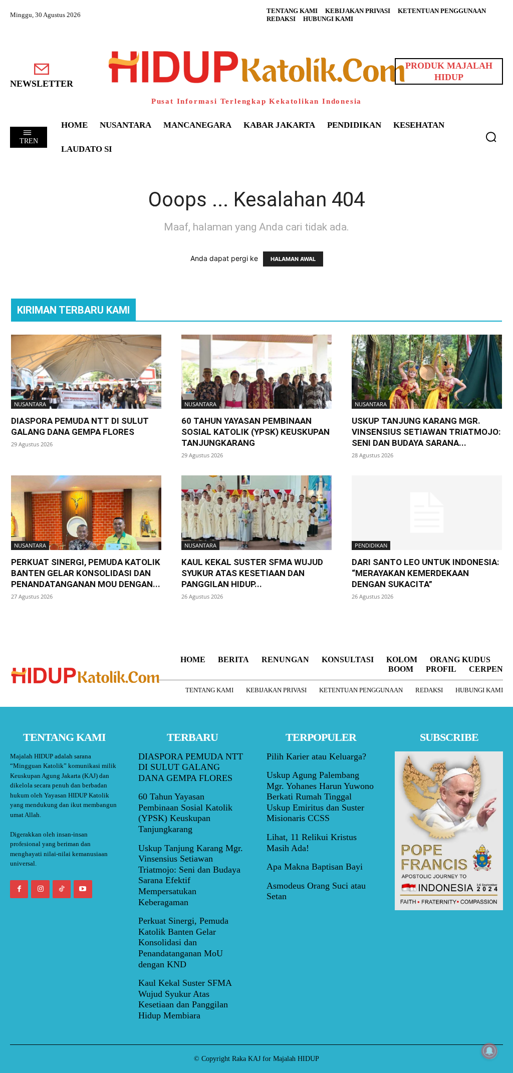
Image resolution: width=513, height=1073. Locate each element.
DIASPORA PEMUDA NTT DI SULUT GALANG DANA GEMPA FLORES (190, 767)
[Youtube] (83, 889)
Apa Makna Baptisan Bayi (315, 867)
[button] (491, 137)
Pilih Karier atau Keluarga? (316, 756)
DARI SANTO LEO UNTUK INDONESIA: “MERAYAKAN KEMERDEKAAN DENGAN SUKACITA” (425, 573)
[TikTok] (62, 889)
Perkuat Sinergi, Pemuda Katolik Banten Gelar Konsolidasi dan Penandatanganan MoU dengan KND (183, 942)
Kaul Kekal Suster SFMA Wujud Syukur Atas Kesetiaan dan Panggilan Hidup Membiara (185, 999)
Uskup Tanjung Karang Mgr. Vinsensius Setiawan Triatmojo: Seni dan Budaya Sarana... (426, 432)
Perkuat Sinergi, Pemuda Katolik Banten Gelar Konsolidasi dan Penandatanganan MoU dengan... (85, 573)
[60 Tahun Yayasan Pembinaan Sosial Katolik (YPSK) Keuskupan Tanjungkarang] (256, 372)
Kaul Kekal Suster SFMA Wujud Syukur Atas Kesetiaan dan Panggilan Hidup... (252, 573)
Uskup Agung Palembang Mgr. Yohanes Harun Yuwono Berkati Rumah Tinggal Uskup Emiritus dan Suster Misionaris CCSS (320, 796)
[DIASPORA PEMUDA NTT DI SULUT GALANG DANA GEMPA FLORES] (86, 372)
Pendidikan (371, 545)
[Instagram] (40, 889)
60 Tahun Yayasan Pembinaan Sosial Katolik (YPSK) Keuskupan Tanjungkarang (255, 432)
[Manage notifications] (489, 1051)
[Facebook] (19, 889)
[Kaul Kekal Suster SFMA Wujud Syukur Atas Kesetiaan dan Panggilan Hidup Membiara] (256, 512)
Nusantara (30, 404)
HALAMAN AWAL (293, 258)
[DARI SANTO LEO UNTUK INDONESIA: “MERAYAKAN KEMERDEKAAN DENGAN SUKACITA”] (427, 512)
